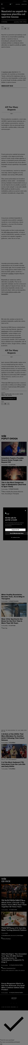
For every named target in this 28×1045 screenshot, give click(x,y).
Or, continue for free (15, 537)
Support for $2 (15, 529)
